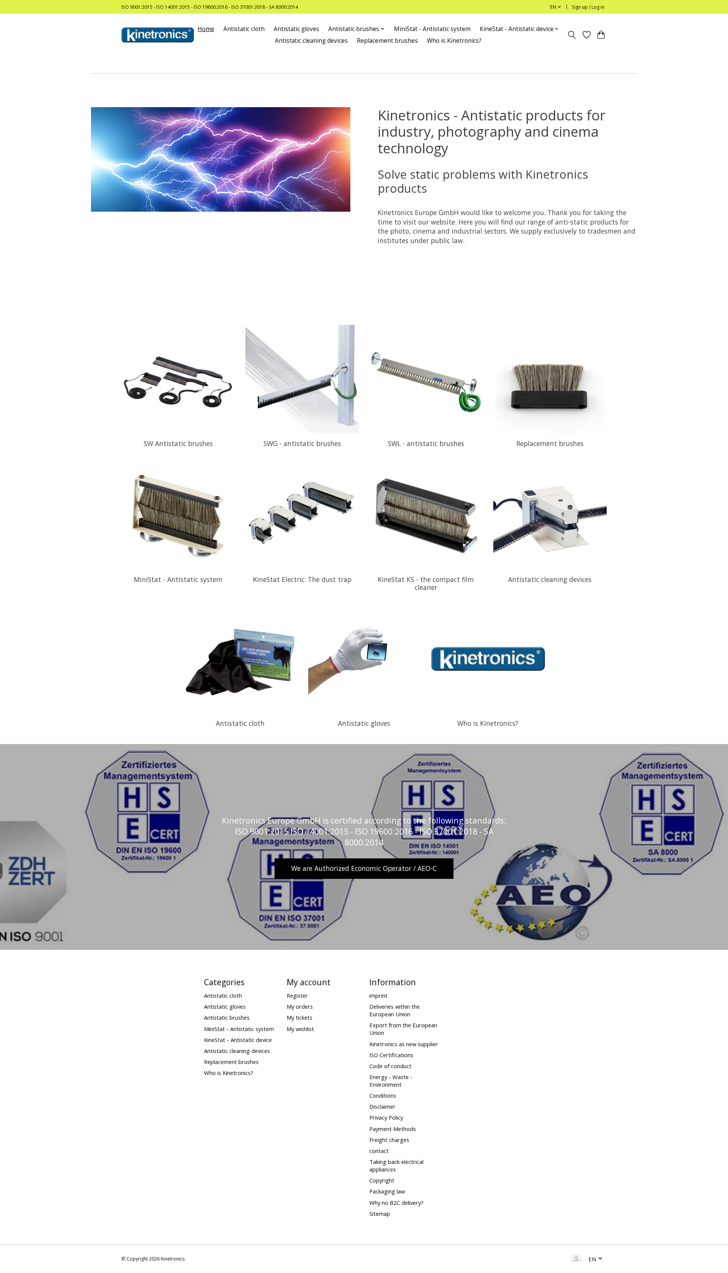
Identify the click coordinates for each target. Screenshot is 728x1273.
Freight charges (389, 1140)
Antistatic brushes (226, 1017)
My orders (300, 1006)
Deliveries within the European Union (394, 1010)
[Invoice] (576, 1259)
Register (297, 995)
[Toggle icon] (571, 35)
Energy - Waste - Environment (391, 1080)
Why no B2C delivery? (396, 1202)
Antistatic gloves (296, 29)
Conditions (382, 1095)
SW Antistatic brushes (178, 443)
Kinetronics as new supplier (403, 1044)
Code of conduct (390, 1066)
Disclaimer (382, 1106)
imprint (378, 995)
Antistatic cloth (244, 29)
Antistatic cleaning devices (311, 41)
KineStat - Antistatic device (238, 1040)
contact (379, 1150)
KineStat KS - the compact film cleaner (426, 583)
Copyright (381, 1180)
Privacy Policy (386, 1117)
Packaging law (387, 1191)
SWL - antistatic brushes (426, 443)
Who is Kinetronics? (454, 41)
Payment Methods (392, 1129)
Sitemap (379, 1213)
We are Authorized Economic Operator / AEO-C (364, 868)
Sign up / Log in (588, 7)
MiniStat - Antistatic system (432, 29)
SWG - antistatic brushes (302, 443)
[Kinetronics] (157, 34)
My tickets (299, 1017)
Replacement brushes (387, 41)
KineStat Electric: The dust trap (302, 579)
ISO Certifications (391, 1055)
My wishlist (300, 1029)
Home (206, 29)
